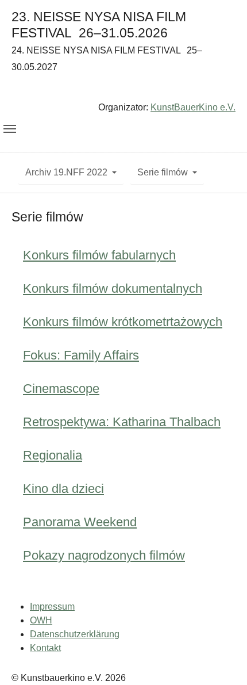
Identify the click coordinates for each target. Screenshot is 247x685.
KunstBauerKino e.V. (193, 107)
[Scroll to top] (222, 659)
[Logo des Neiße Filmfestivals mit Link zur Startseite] (123, 89)
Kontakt (45, 648)
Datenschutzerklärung (74, 634)
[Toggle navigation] (10, 129)
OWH (41, 620)
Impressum (52, 606)
